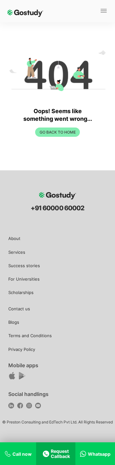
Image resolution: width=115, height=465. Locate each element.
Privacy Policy (21, 349)
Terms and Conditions (30, 335)
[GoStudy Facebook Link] (21, 406)
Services (16, 252)
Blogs (13, 322)
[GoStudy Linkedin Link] (12, 406)
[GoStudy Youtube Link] (38, 406)
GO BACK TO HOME (58, 132)
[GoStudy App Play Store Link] (23, 377)
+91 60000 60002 (57, 208)
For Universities (24, 279)
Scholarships (21, 292)
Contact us (19, 308)
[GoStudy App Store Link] (12, 377)
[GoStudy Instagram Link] (30, 406)
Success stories (24, 265)
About (14, 238)
